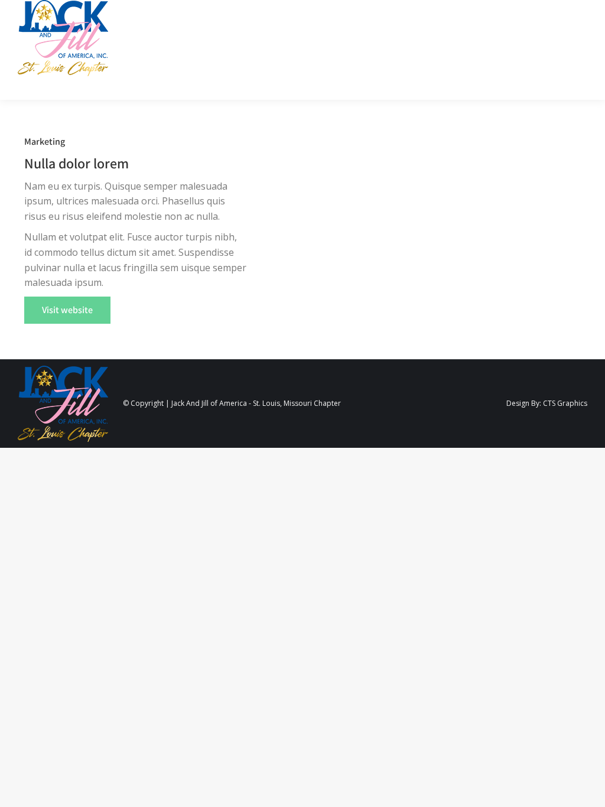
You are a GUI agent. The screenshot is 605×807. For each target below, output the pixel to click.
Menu (561, 50)
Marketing (44, 141)
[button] (67, 310)
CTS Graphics (565, 403)
